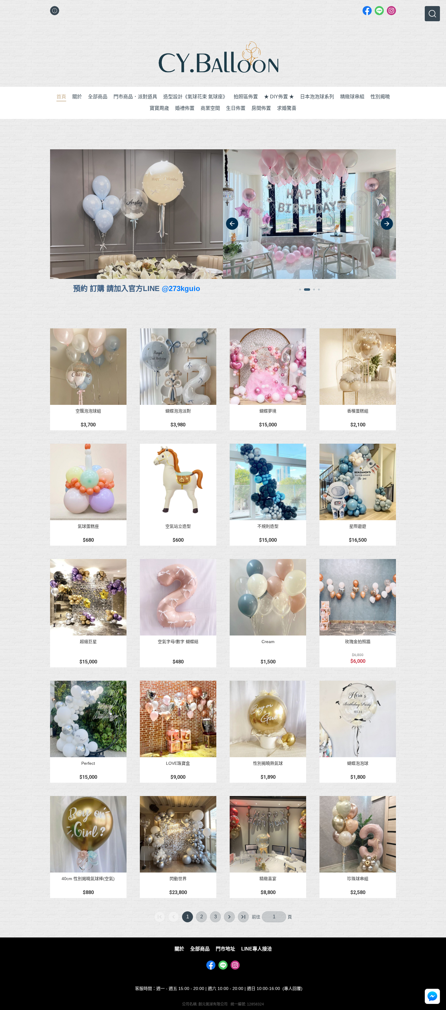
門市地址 (225, 949)
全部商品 (200, 949)
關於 (179, 949)
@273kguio (181, 288)
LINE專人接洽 (256, 949)
